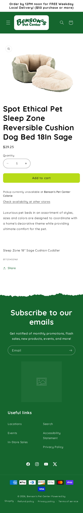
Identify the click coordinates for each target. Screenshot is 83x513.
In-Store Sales (18, 442)
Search (48, 424)
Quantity (8, 155)
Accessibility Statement (51, 435)
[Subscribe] (70, 350)
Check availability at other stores (26, 201)
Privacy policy (46, 501)
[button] (8, 22)
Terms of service (68, 501)
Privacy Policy (53, 447)
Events (12, 433)
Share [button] (12, 268)
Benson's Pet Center (39, 496)
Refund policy (26, 501)
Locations (15, 424)
